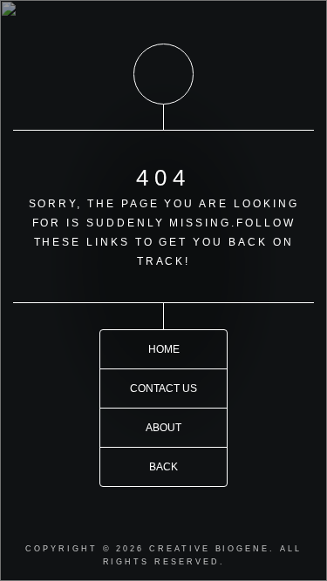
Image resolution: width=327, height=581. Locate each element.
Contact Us (163, 388)
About (163, 427)
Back (163, 466)
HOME (164, 349)
